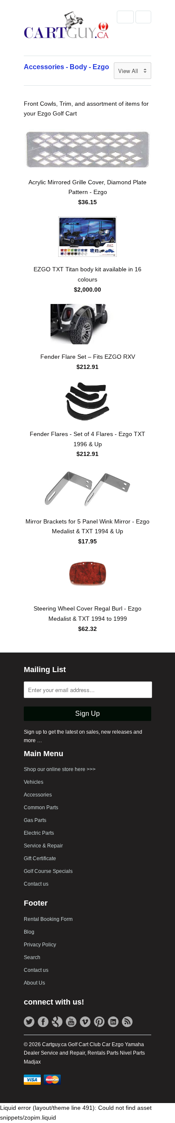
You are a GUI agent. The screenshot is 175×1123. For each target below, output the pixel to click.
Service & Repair (43, 846)
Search (32, 957)
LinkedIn (113, 1021)
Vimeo (85, 1021)
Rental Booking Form (48, 919)
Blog (29, 932)
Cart (143, 17)
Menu (125, 17)
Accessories (38, 795)
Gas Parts (35, 820)
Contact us (36, 884)
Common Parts (41, 808)
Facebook (43, 1021)
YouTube (71, 1021)
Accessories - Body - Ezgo (66, 66)
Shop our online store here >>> (60, 769)
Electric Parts (39, 833)
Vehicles (33, 782)
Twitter (29, 1021)
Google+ (57, 1021)
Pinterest (99, 1021)
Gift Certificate (40, 858)
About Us (34, 983)
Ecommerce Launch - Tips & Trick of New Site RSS (127, 1021)
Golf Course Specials (48, 871)
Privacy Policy (40, 945)
